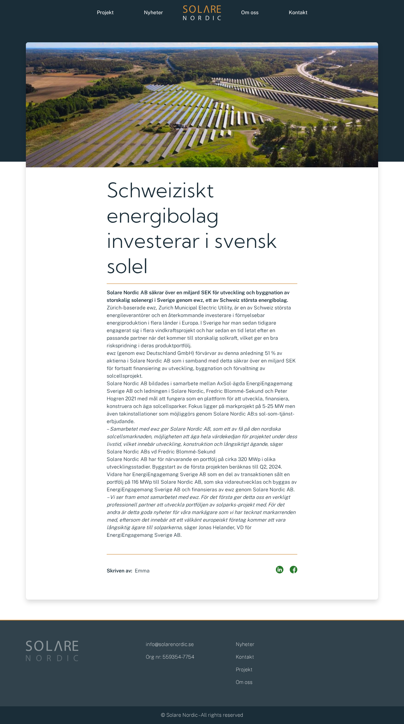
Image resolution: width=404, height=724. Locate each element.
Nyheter (153, 12)
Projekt (105, 12)
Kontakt (298, 12)
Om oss (249, 12)
